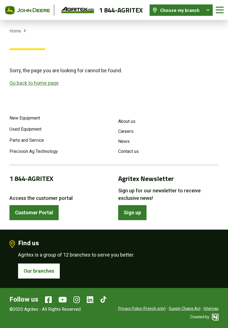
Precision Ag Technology (33, 151)
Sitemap (211, 308)
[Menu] (220, 10)
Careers (125, 131)
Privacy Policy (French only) (142, 308)
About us (126, 121)
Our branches (39, 271)
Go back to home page (34, 83)
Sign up (132, 212)
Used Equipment (25, 129)
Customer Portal (34, 212)
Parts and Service (26, 140)
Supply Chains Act (184, 308)
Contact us (128, 151)
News (124, 141)
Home (15, 31)
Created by (200, 317)
